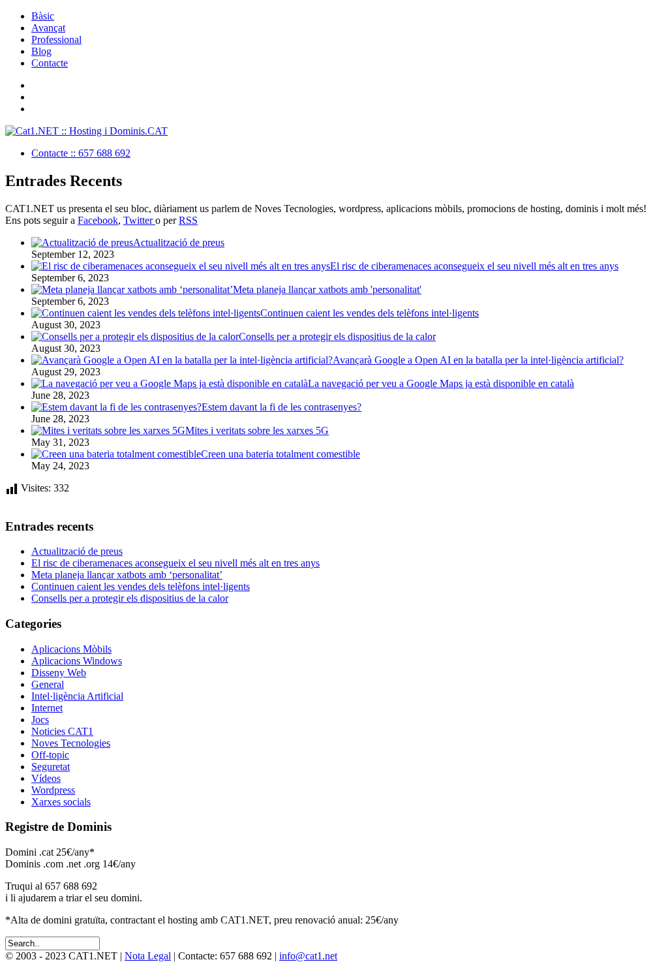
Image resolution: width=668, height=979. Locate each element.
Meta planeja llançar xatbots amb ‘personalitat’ (126, 574)
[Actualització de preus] (82, 242)
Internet (47, 707)
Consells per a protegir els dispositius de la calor (337, 336)
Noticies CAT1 (62, 731)
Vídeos (46, 778)
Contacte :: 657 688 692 (80, 153)
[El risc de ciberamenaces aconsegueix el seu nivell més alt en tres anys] (180, 266)
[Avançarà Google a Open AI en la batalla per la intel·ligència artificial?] (182, 359)
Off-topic (50, 754)
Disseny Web (58, 672)
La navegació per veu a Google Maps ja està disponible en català (441, 383)
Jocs (40, 719)
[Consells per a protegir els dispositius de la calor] (135, 336)
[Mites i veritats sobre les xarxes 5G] (108, 430)
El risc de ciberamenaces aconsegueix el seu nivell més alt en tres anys (474, 266)
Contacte (49, 63)
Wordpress (53, 790)
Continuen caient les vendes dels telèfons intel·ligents (369, 313)
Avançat (48, 27)
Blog (41, 51)
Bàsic (42, 16)
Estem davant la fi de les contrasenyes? (281, 406)
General (47, 684)
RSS (188, 220)
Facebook (98, 220)
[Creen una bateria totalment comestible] (116, 453)
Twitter (139, 220)
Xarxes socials (61, 801)
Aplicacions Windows (76, 660)
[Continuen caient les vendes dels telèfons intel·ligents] (145, 313)
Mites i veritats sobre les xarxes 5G (257, 430)
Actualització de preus (178, 242)
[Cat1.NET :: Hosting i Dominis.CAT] (86, 130)
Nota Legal (148, 955)
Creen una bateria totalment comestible (280, 453)
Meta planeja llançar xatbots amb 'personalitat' (327, 289)
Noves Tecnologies (70, 743)
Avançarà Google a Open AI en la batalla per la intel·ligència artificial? (478, 359)
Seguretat (50, 766)
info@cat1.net (308, 955)
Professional (56, 39)
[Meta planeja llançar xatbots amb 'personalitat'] (132, 289)
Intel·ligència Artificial (77, 696)
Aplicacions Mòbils (71, 649)
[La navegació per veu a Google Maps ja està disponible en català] (169, 383)
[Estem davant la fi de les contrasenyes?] (116, 406)
